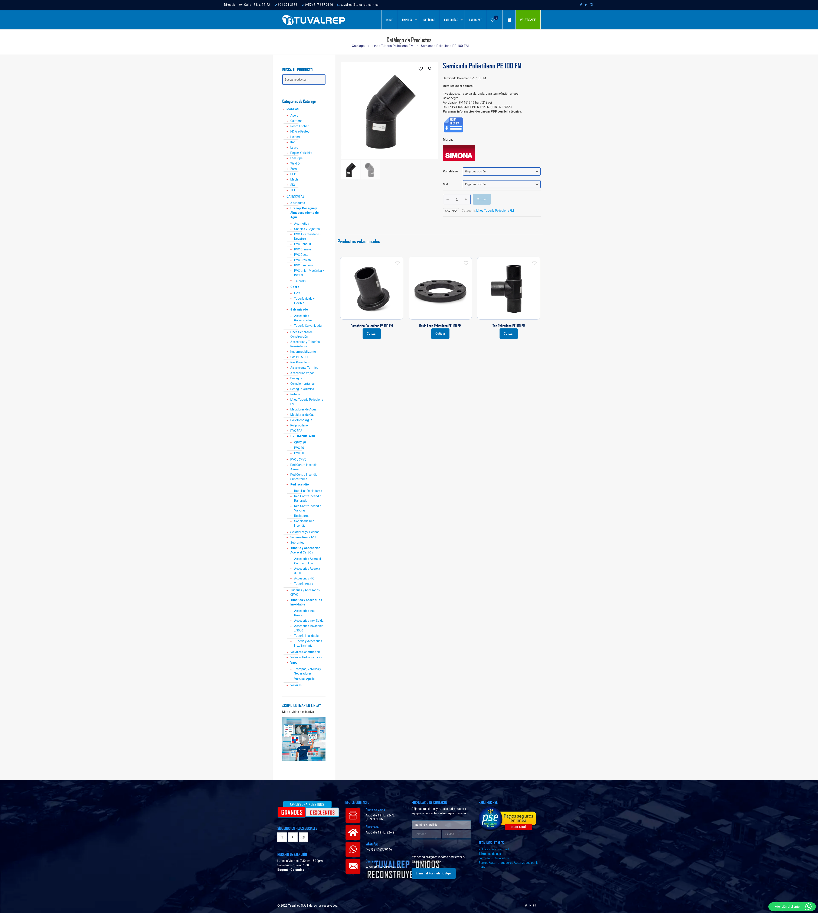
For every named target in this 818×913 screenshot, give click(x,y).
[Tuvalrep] (314, 19)
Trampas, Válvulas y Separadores (307, 671)
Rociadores (301, 515)
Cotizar (482, 199)
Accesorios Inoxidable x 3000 (308, 628)
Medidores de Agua (303, 409)
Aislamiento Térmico (304, 367)
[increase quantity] (465, 199)
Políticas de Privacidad (494, 849)
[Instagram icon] (591, 5)
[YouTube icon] (586, 5)
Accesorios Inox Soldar (309, 620)
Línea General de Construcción (301, 334)
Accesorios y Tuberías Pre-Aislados (305, 344)
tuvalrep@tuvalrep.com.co (360, 4)
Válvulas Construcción (305, 652)
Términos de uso (490, 853)
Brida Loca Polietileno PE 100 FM (440, 325)
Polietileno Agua (301, 420)
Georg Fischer (299, 126)
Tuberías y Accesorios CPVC (305, 592)
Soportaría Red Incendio (304, 523)
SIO (292, 184)
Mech (294, 179)
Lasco (294, 147)
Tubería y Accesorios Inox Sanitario (308, 643)
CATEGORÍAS (296, 196)
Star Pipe (296, 158)
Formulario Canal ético (494, 858)
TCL (293, 190)
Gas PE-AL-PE (299, 357)
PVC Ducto (301, 254)
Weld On (295, 163)
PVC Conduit (302, 244)
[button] (430, 68)
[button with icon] (282, 837)
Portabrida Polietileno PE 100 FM (372, 325)
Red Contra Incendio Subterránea (303, 477)
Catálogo (358, 46)
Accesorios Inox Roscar (304, 613)
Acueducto (297, 203)
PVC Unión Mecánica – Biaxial (309, 273)
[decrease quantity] (447, 199)
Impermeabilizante (303, 351)
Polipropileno (299, 425)
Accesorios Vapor (302, 373)
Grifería (295, 394)
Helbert (295, 137)
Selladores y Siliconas (304, 532)
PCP (293, 174)
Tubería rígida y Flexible (304, 301)
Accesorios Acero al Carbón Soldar (307, 561)
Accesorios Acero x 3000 (307, 571)
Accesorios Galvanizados (303, 318)
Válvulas (296, 685)
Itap (292, 142)
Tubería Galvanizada (308, 325)
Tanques (300, 280)
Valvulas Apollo (304, 678)
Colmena (296, 121)
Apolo (294, 115)
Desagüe (296, 378)
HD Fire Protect (300, 131)
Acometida (301, 223)
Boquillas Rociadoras (308, 491)
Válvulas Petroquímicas (306, 657)
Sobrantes (297, 542)
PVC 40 (299, 447)
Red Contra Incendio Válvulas (307, 508)
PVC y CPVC (298, 459)
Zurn (293, 168)
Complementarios (302, 383)
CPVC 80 (300, 442)
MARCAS (293, 109)
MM (445, 184)
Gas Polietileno (300, 362)
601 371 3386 (287, 4)
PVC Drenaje (302, 249)
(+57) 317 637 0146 (319, 4)
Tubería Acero (303, 583)
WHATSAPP (528, 20)
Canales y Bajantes (307, 229)
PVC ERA (296, 430)
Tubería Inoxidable (306, 635)
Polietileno (450, 171)
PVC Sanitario (303, 265)
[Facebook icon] (580, 5)
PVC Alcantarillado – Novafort (308, 236)
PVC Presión (302, 260)
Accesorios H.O (304, 578)
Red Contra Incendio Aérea (303, 467)
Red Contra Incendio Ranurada (307, 498)
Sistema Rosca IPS (303, 537)
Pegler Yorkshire (301, 153)
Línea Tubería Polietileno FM (392, 46)
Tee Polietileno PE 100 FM (509, 325)
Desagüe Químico (302, 389)
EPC (297, 293)
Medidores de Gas (302, 414)
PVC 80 (299, 453)
